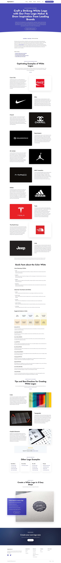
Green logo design (35, 468)
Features (26, 550)
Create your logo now (49, 1)
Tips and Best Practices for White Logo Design (22, 55)
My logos (34, 1)
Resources (38, 1)
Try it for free (17, 512)
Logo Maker (25, 38)
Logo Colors (29, 38)
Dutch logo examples (25, 465)
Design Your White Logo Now (30, 28)
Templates (30, 1)
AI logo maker (45, 468)
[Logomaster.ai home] (10, 1)
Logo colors (34, 553)
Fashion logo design (14, 468)
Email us (49, 550)
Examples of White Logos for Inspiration (21, 53)
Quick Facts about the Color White (20, 54)
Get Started (30, 540)
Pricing (27, 1)
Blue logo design (34, 465)
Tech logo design (13, 465)
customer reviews (35, 450)
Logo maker (34, 550)
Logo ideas (34, 551)
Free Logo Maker (21, 44)
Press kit (41, 551)
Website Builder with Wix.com (35, 555)
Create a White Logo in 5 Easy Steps (20, 56)
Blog (40, 550)
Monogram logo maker (46, 465)
